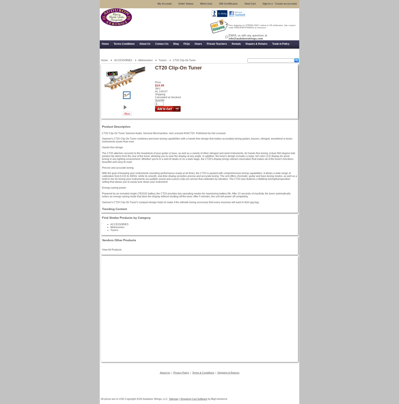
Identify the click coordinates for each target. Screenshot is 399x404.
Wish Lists (206, 3)
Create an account (286, 3)
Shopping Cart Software (193, 399)
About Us (165, 372)
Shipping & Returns (228, 372)
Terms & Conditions (203, 372)
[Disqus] (199, 309)
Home (104, 60)
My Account (165, 3)
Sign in (266, 3)
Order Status (185, 3)
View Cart (250, 3)
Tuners (163, 60)
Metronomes (145, 60)
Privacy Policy (181, 372)
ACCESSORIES (123, 60)
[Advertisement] (199, 384)
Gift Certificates (228, 3)
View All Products (112, 249)
